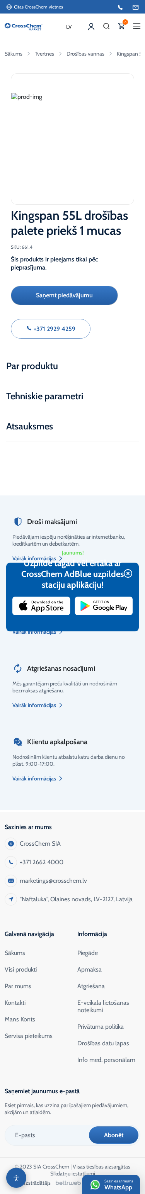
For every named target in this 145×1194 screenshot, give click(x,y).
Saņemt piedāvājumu (64, 295)
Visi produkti (21, 969)
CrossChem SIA (40, 843)
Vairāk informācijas (34, 631)
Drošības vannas (85, 53)
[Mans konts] (91, 27)
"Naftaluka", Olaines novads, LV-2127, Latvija (76, 899)
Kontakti (15, 1002)
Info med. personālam (106, 1059)
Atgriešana (91, 986)
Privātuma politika (100, 1026)
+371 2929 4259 (53, 328)
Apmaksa (89, 969)
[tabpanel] (72, 136)
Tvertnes (44, 53)
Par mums (18, 986)
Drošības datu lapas (103, 1043)
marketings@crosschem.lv (53, 880)
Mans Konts (20, 1019)
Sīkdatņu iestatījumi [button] (72, 1173)
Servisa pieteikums (29, 1036)
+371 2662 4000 (41, 862)
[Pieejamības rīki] (16, 1178)
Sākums (13, 53)
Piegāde (87, 953)
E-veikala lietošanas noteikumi (103, 1006)
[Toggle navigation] (136, 26)
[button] (106, 26)
